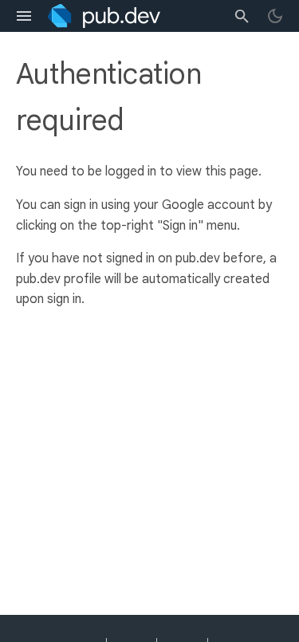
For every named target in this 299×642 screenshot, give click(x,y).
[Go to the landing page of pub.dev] (104, 16)
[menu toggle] (23, 16)
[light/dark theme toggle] (275, 16)
